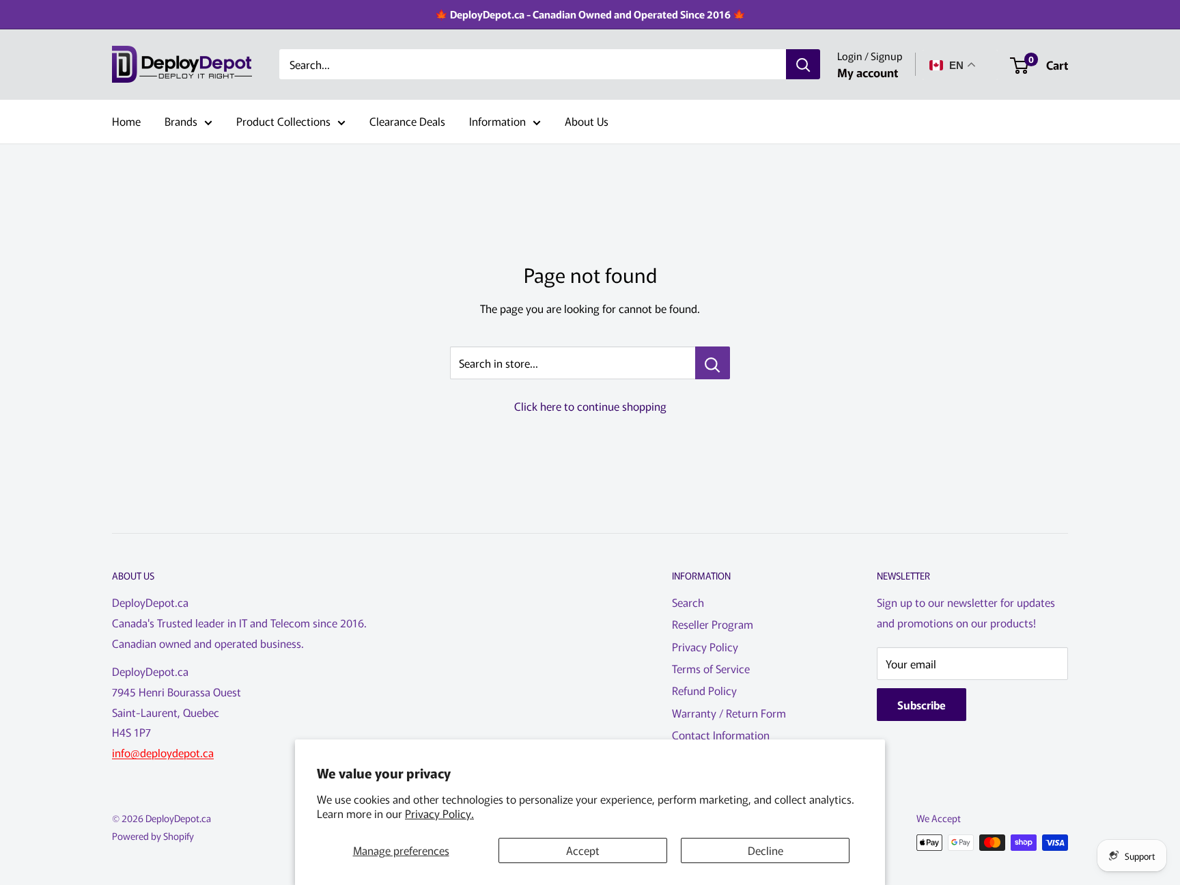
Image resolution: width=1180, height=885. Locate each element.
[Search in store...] (712, 362)
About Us (586, 121)
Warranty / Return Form (729, 713)
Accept (583, 850)
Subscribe (921, 704)
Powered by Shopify (153, 836)
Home (126, 121)
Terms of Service (711, 668)
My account (867, 72)
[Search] (803, 65)
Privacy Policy (705, 646)
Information (497, 121)
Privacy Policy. (439, 813)
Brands (181, 121)
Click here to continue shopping (590, 406)
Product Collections (283, 121)
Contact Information (721, 734)
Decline (765, 850)
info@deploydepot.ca (163, 752)
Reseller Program (712, 624)
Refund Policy (704, 690)
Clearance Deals (407, 121)
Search (688, 602)
